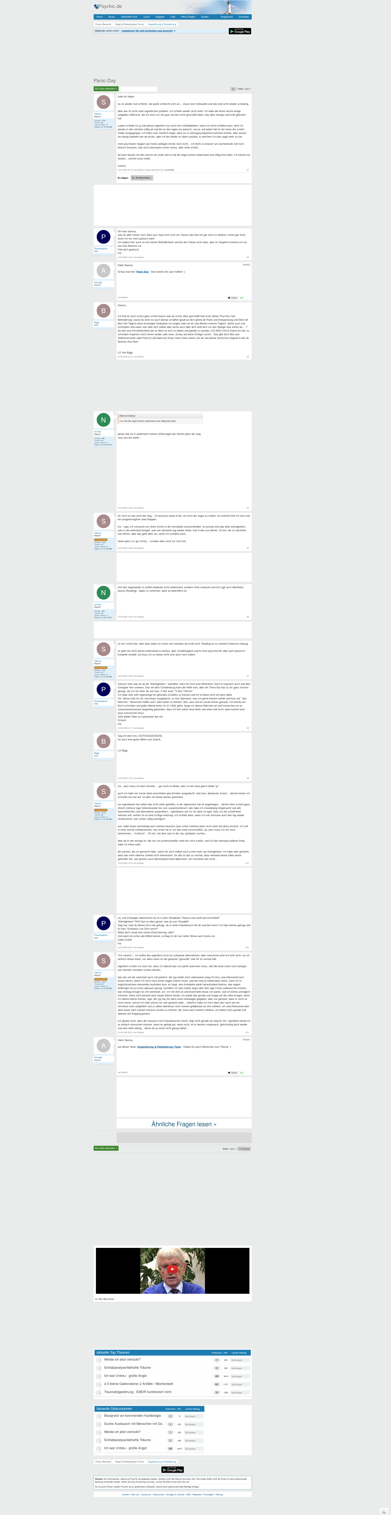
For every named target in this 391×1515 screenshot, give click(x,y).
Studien (204, 16)
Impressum (146, 1494)
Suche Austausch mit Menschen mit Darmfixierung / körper (147, 1423)
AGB (188, 1494)
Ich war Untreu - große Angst (125, 1375)
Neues (111, 16)
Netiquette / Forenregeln (203, 1494)
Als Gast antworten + (106, 88)
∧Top (384, 1511)
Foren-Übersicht (103, 1461)
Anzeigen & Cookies (175, 1494)
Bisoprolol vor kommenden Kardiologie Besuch (138, 1415)
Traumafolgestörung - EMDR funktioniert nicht (137, 1391)
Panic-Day (105, 80)
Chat (172, 16)
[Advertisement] (184, 891)
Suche (146, 16)
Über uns (135, 1494)
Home (100, 16)
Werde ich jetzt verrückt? (122, 1359)
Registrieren (227, 16)
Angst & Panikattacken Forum (129, 1461)
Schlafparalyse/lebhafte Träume (127, 1367)
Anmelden (244, 16)
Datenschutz (158, 1494)
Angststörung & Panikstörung (162, 1461)
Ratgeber (160, 16)
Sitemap (219, 1494)
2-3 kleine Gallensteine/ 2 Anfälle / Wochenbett (138, 1383)
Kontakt (125, 1494)
